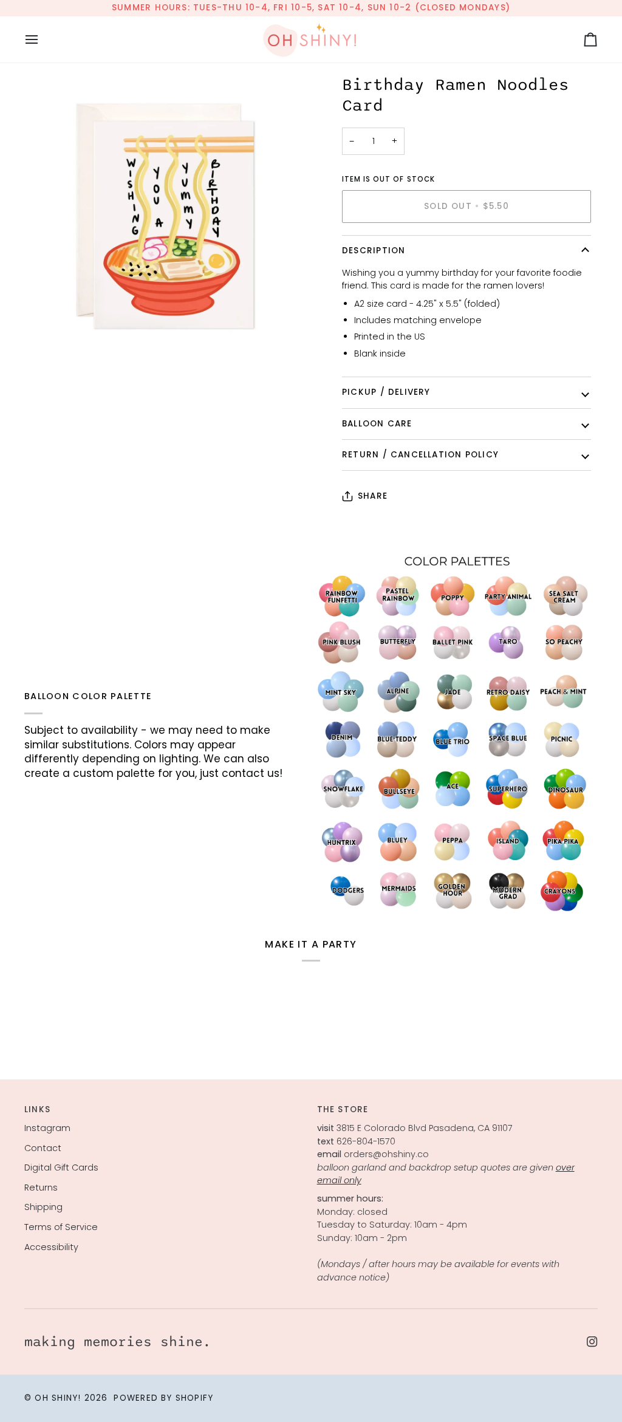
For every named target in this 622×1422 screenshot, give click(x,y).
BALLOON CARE (377, 423)
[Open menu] (42, 39)
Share (373, 496)
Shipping (43, 1207)
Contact (42, 1148)
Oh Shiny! (58, 1398)
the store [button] (343, 1109)
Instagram (47, 1128)
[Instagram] (592, 1341)
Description (373, 250)
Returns (41, 1187)
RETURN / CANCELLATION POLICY (420, 454)
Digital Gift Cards (61, 1167)
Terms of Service (61, 1227)
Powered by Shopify (163, 1398)
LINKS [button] (37, 1109)
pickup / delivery (386, 392)
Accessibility (51, 1247)
